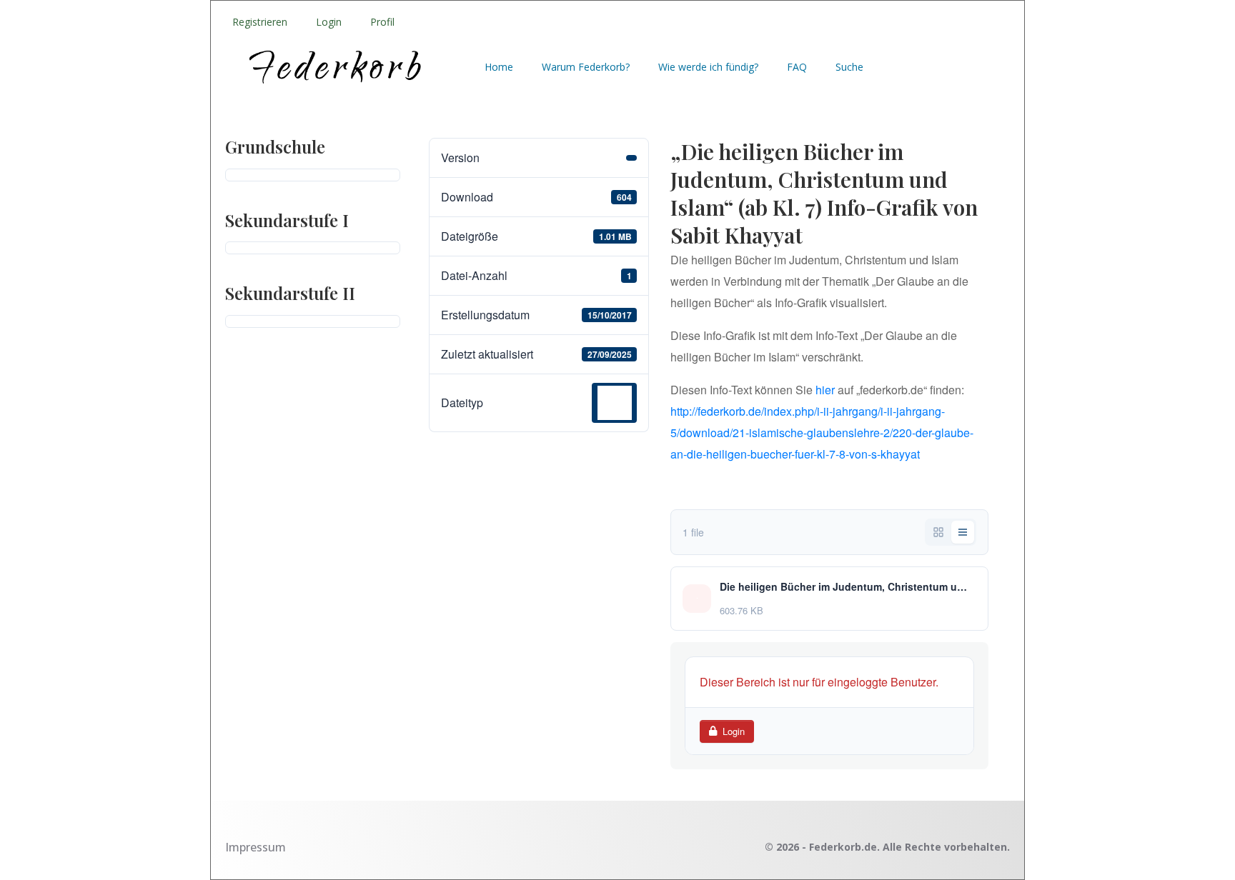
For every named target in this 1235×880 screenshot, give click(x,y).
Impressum (255, 847)
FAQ (797, 67)
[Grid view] (938, 532)
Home (499, 67)
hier (825, 389)
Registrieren (259, 22)
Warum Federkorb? (586, 67)
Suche (849, 67)
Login (329, 22)
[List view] (962, 532)
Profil (382, 22)
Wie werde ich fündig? (708, 67)
